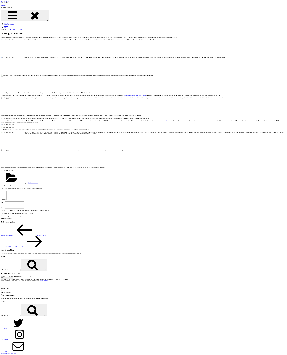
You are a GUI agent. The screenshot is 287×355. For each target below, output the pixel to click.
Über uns (6, 26)
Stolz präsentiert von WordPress (8, 353)
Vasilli (50, 120)
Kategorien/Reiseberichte (6, 276)
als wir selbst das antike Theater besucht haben (135, 95)
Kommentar (3, 199)
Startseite (6, 23)
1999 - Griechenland (33, 183)
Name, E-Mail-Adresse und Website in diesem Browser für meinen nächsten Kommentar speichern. (25, 210)
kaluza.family (4, 5)
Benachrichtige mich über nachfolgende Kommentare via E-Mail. (17, 213)
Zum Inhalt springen (5, 1)
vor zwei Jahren (165, 120)
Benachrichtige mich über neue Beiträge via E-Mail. (14, 216)
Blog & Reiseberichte (9, 24)
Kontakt (5, 27)
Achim (26, 29)
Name (2, 202)
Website (2, 207)
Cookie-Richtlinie (43, 280)
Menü (47, 20)
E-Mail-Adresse (5, 205)
